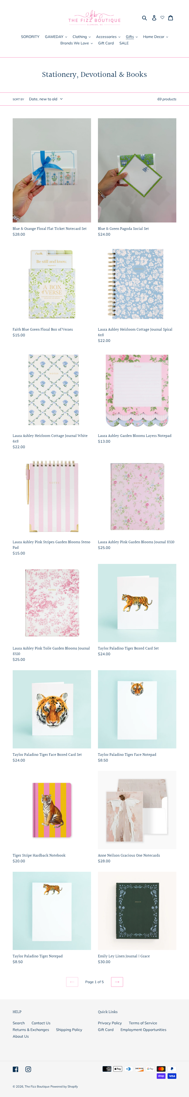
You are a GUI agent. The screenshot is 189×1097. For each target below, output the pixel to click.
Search (19, 1023)
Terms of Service (143, 1023)
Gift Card (106, 1029)
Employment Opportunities (143, 1029)
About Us (21, 1036)
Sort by (18, 99)
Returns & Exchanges (31, 1029)
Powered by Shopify (64, 1086)
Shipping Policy (69, 1029)
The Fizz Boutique (37, 1086)
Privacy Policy (110, 1023)
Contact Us (41, 1023)
